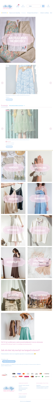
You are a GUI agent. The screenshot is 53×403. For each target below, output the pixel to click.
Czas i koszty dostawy (23, 387)
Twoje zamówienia (22, 396)
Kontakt (20, 390)
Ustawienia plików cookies (41, 387)
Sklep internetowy (25, 401)
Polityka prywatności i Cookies (42, 386)
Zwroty (20, 386)
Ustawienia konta (22, 397)
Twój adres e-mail (4, 359)
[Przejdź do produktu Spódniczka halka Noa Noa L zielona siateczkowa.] (22, 123)
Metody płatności (22, 389)
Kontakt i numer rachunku (24, 385)
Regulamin (38, 385)
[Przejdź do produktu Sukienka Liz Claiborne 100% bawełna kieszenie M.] (22, 79)
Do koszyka (9, 99)
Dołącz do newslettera (8, 361)
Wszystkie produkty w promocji (16, 105)
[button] (43, 6)
